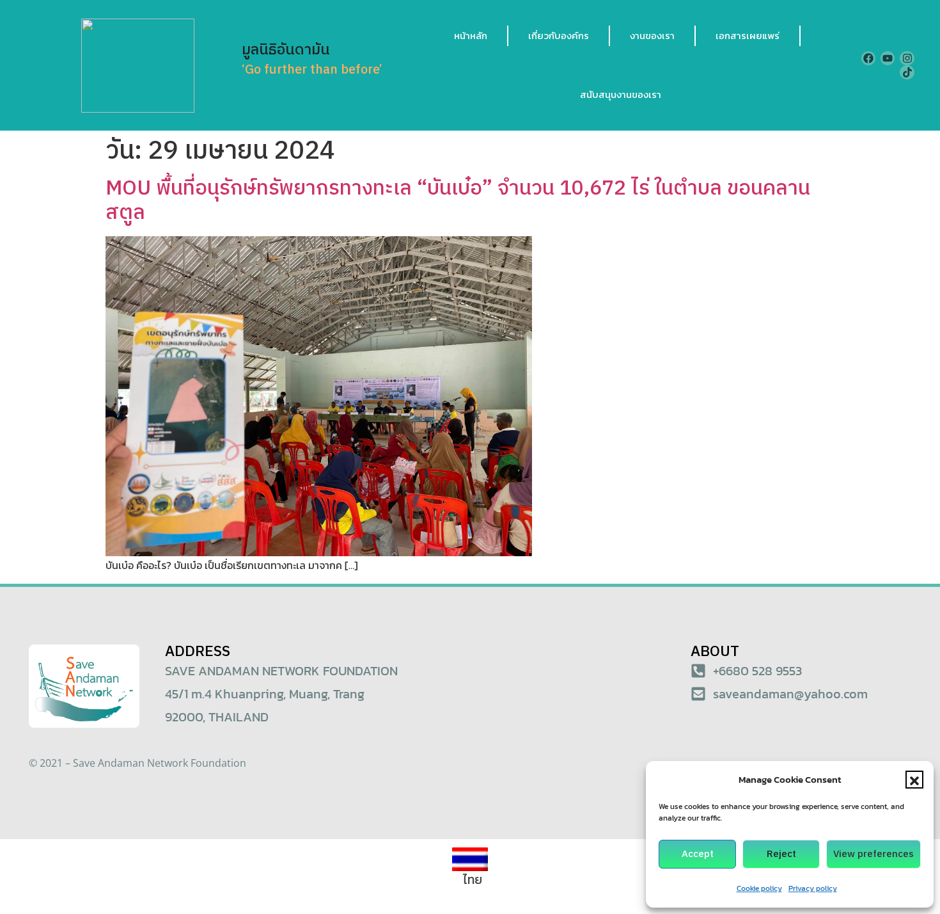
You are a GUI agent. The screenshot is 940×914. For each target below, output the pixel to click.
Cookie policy (759, 888)
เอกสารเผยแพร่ (747, 35)
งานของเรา (652, 35)
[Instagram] (907, 58)
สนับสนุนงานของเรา (620, 94)
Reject (781, 854)
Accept (698, 854)
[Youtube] (888, 58)
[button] (914, 779)
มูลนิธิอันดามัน (286, 50)
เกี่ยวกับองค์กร (558, 35)
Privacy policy (812, 888)
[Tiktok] (907, 72)
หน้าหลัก (470, 35)
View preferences (873, 854)
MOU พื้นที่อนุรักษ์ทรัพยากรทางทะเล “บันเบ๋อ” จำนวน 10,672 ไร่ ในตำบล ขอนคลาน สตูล (458, 201)
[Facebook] (868, 58)
